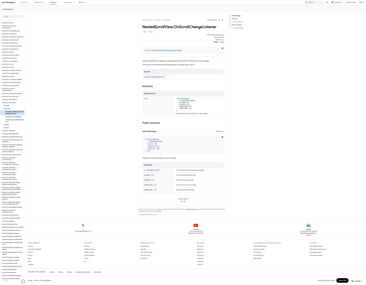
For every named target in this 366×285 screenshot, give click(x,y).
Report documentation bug (318, 249)
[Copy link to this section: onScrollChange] (158, 131)
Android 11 (200, 264)
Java (222, 42)
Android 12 (200, 261)
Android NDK (257, 258)
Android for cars (145, 255)
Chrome (60, 272)
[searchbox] (12, 16)
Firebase (69, 272)
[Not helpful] (222, 20)
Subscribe (342, 280)
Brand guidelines (46, 280)
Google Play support (316, 252)
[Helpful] (219, 20)
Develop (53, 2)
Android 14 (200, 255)
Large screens (145, 246)
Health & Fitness (89, 252)
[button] (12, 22)
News (29, 258)
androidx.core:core (218, 35)
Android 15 (200, 252)
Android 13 (200, 258)
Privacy (86, 258)
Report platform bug (316, 246)
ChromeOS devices (146, 252)
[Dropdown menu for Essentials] (29, 2)
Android (30, 246)
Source (30, 255)
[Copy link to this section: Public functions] (162, 123)
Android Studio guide (259, 246)
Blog (82, 2)
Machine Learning (89, 249)
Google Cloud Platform (83, 272)
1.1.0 (222, 39)
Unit (146, 99)
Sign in (361, 2)
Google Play (68, 2)
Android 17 (200, 246)
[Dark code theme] (222, 48)
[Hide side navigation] (23, 281)
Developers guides (258, 249)
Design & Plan (38, 2)
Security (30, 252)
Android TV (144, 258)
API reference (8, 9)
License (36, 280)
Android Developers (147, 20)
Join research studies (316, 255)
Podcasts (30, 264)
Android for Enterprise (34, 249)
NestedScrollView (188, 100)
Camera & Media (89, 255)
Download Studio (258, 255)
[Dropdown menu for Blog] (86, 2)
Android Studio (351, 2)
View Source (218, 37)
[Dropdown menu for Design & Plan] (45, 2)
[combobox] (314, 2)
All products (98, 272)
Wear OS (143, 249)
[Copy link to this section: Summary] (155, 86)
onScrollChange (183, 99)
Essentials (23, 2)
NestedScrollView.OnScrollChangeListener (167, 50)
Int (188, 102)
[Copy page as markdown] (150, 31)
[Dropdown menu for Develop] (58, 2)
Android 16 (200, 249)
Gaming (86, 246)
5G (85, 261)
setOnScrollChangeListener (154, 77)
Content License (191, 209)
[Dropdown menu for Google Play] (74, 2)
